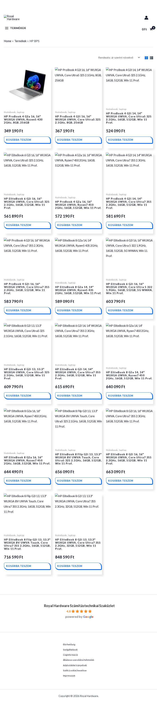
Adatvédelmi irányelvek (75, 665)
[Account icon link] (146, 18)
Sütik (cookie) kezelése (75, 670)
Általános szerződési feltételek (78, 660)
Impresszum (69, 675)
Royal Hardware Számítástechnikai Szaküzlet (79, 606)
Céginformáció (70, 655)
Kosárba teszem (18, 139)
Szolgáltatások (70, 649)
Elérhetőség (69, 644)
